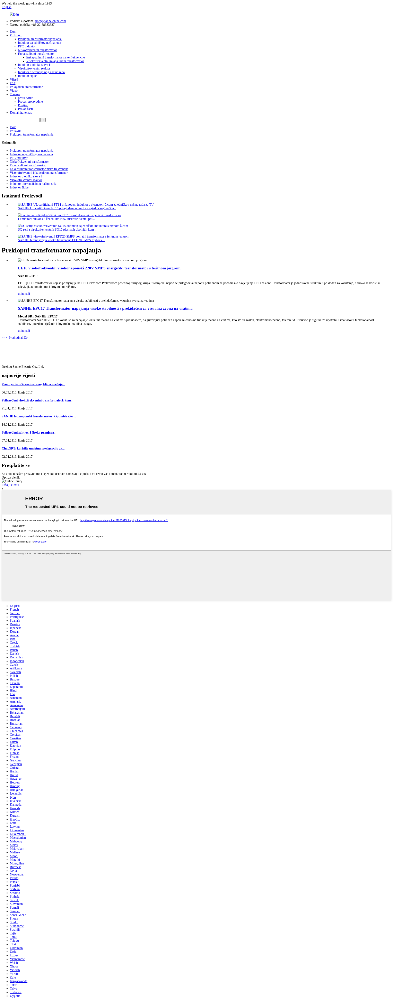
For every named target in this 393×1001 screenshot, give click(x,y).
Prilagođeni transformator (26, 87)
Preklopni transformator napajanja (40, 39)
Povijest (23, 105)
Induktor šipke (27, 75)
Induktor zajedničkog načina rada (39, 42)
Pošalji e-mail (10, 484)
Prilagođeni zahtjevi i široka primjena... (29, 432)
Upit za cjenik (11, 477)
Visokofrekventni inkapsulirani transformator (55, 61)
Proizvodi (16, 35)
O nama (15, 94)
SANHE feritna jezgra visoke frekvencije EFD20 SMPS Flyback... (61, 240)
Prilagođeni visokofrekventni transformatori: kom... (37, 400)
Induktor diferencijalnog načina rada (41, 72)
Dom (13, 31)
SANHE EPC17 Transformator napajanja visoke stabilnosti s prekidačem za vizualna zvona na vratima (105, 308)
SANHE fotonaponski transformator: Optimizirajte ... (39, 416)
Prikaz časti (25, 109)
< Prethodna (13, 337)
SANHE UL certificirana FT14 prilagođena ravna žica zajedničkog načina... (67, 208)
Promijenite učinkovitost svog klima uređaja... (33, 384)
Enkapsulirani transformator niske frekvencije (55, 57)
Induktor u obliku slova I (34, 64)
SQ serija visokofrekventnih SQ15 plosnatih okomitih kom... (57, 229)
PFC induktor (27, 46)
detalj (26, 293)
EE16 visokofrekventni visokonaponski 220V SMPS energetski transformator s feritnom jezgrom (99, 268)
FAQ (13, 83)
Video (14, 90)
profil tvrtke (25, 98)
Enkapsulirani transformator (36, 53)
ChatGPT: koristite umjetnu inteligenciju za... (33, 448)
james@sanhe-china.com (50, 21)
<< (3, 337)
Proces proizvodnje (30, 101)
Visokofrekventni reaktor (34, 68)
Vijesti (14, 79)
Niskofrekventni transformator (37, 50)
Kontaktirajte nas (21, 112)
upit (20, 293)
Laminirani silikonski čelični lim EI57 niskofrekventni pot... (56, 219)
